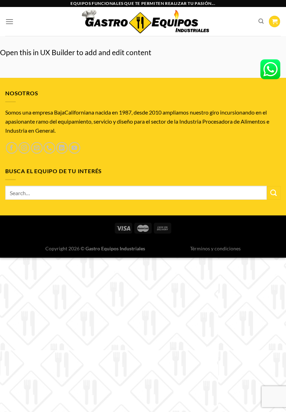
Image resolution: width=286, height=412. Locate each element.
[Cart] (274, 21)
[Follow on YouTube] (74, 148)
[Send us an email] (37, 148)
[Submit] (274, 193)
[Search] (261, 21)
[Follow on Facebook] (11, 148)
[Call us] (49, 148)
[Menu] (9, 21)
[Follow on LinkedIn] (62, 148)
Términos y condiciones (215, 248)
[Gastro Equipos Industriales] (145, 21)
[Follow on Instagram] (24, 148)
